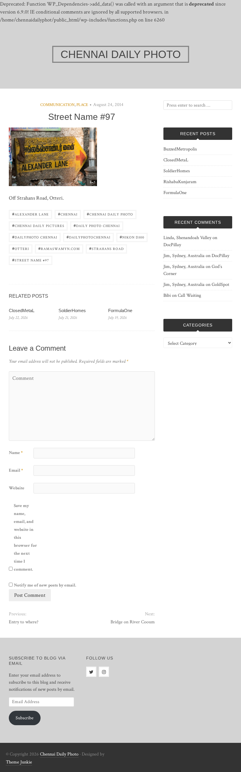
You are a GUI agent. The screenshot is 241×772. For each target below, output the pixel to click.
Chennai (68, 214)
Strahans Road (106, 248)
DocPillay (172, 245)
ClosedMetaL (21, 310)
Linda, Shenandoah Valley (187, 238)
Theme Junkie (19, 762)
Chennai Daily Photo (110, 214)
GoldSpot (220, 284)
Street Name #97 (30, 259)
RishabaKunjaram (180, 182)
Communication (57, 104)
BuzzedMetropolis (180, 149)
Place (82, 104)
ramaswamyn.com (59, 248)
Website (16, 488)
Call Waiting (189, 295)
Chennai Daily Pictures (38, 225)
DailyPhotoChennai (88, 236)
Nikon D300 (132, 236)
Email (16, 470)
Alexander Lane (30, 214)
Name (16, 452)
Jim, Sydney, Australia (184, 256)
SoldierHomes (72, 310)
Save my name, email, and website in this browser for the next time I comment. (25, 537)
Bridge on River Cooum (133, 622)
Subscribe (25, 718)
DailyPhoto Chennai (34, 236)
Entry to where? (24, 622)
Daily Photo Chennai (96, 225)
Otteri (20, 248)
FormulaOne (120, 310)
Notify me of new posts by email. (45, 585)
